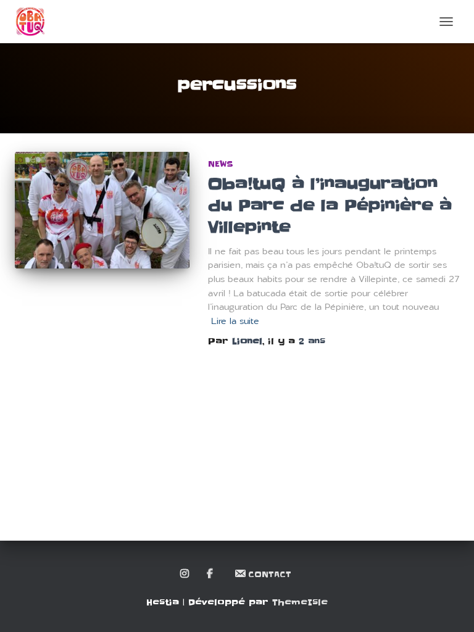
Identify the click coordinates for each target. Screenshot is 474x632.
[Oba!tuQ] (35, 21)
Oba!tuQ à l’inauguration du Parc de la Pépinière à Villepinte (330, 205)
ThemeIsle (300, 602)
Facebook (211, 574)
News (220, 164)
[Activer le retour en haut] (449, 607)
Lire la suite (235, 321)
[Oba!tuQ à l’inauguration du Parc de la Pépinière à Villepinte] (102, 210)
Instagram (185, 574)
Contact (269, 574)
